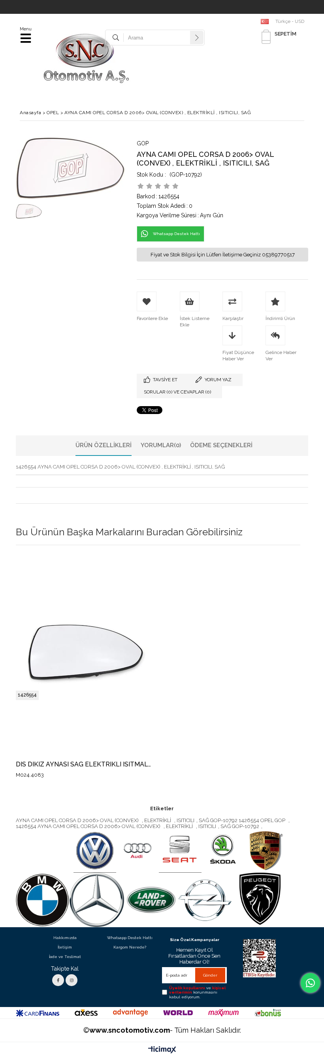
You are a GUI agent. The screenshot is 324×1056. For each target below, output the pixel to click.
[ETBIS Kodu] (259, 958)
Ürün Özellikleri (103, 445)
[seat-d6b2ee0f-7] (180, 851)
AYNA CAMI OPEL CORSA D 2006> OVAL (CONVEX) (78, 820)
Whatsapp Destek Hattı (130, 938)
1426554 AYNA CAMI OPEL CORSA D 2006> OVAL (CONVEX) (89, 826)
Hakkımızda (65, 938)
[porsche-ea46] (265, 851)
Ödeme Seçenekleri (221, 445)
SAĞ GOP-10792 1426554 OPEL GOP (242, 820)
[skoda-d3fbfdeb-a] (223, 851)
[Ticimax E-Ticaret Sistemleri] (162, 1050)
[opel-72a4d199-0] (205, 900)
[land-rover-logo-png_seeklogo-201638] (151, 900)
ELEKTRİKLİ (158, 820)
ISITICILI (185, 820)
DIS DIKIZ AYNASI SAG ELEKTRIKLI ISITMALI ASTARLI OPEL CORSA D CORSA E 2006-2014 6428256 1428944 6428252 (84, 764)
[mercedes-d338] (97, 900)
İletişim (65, 947)
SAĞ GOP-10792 (239, 826)
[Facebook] (58, 980)
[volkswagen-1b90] (94, 851)
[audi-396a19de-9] (137, 851)
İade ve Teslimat (65, 956)
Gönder (210, 975)
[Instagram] (71, 980)
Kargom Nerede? (129, 947)
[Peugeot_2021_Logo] (260, 899)
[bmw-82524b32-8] (42, 900)
